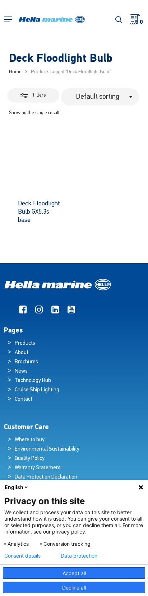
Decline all (74, 588)
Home (15, 72)
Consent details (22, 556)
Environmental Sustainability (47, 449)
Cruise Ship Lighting (37, 390)
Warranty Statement (38, 468)
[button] (8, 19)
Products (25, 343)
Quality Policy (30, 458)
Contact (23, 399)
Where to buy (30, 440)
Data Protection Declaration (46, 477)
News (21, 371)
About (21, 352)
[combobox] (100, 97)
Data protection (79, 556)
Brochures (26, 362)
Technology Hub (33, 380)
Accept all (74, 573)
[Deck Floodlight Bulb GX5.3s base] (40, 160)
